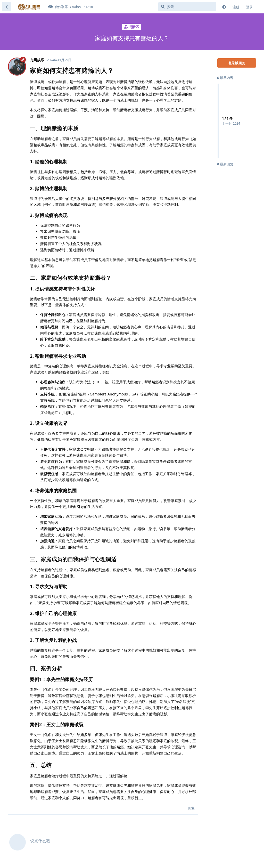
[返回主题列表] (6, 6)
